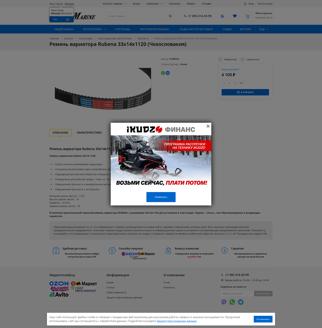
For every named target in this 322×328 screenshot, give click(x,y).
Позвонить (161, 197)
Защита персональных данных (177, 321)
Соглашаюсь (263, 319)
